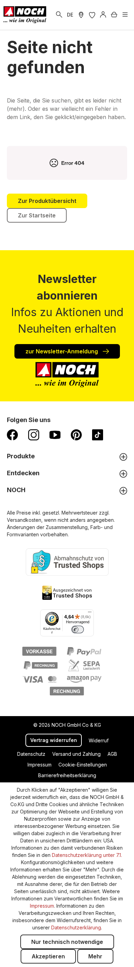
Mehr (95, 956)
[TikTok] (97, 434)
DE (70, 15)
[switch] (77, 629)
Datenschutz (31, 754)
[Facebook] (12, 434)
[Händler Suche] (81, 14)
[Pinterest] (76, 434)
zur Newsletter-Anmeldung (62, 351)
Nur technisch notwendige (67, 941)
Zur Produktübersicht (47, 200)
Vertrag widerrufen (53, 740)
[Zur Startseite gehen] (24, 14)
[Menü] (125, 14)
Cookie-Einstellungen (82, 765)
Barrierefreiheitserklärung (67, 775)
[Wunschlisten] (92, 14)
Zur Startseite (37, 215)
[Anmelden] (103, 14)
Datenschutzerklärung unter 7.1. (87, 855)
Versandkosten (24, 520)
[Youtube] (54, 434)
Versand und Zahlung (76, 754)
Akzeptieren (48, 956)
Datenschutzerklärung (76, 927)
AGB (112, 754)
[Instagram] (33, 434)
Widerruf (99, 740)
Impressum (39, 765)
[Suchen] (59, 14)
